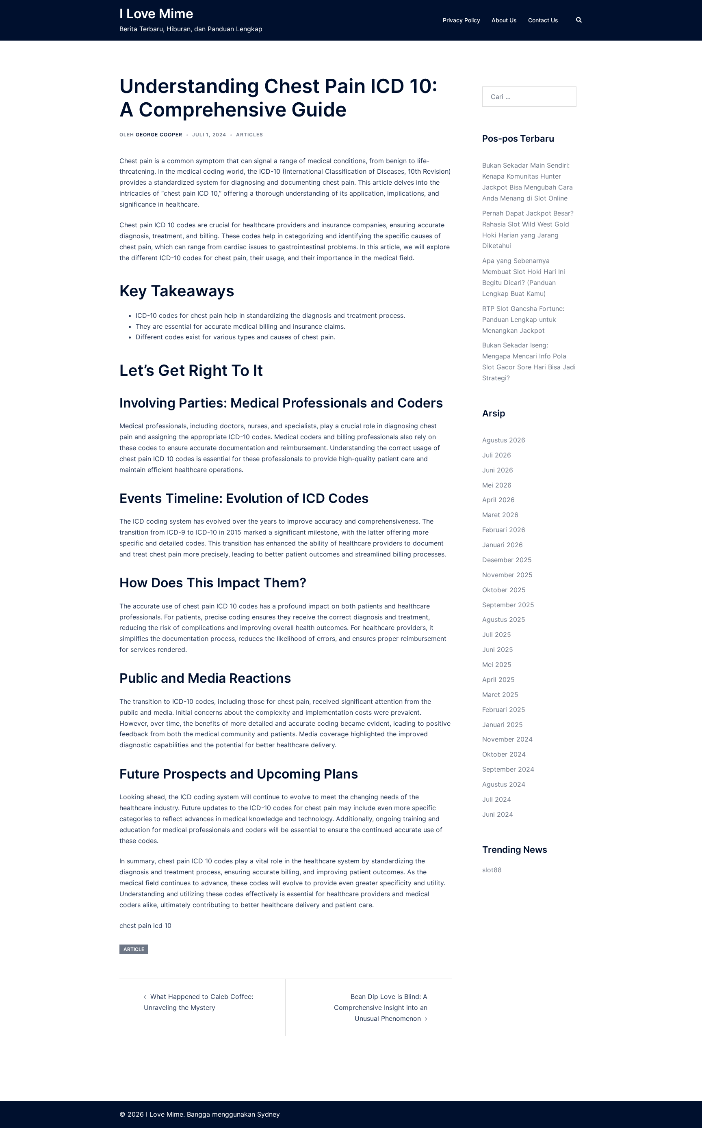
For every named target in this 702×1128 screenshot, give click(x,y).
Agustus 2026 (503, 440)
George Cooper (159, 135)
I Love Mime (156, 14)
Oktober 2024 (504, 754)
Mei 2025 (496, 664)
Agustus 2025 (503, 619)
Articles (249, 135)
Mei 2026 (496, 485)
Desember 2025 (507, 560)
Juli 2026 (496, 455)
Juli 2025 (496, 634)
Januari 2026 (502, 545)
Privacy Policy (461, 20)
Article (134, 949)
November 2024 (507, 739)
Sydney (268, 1114)
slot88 (492, 870)
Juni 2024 (497, 814)
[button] (579, 20)
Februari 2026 (503, 530)
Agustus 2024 (503, 784)
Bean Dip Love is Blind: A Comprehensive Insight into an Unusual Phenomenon (380, 1007)
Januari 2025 (502, 724)
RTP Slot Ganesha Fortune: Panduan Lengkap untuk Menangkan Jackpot (523, 319)
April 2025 (498, 679)
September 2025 (508, 605)
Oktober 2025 (504, 590)
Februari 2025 (503, 709)
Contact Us (543, 20)
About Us (504, 20)
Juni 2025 (497, 649)
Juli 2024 (496, 799)
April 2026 (498, 500)
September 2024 (508, 769)
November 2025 (507, 575)
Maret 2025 (500, 694)
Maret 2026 (500, 515)
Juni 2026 (497, 470)
